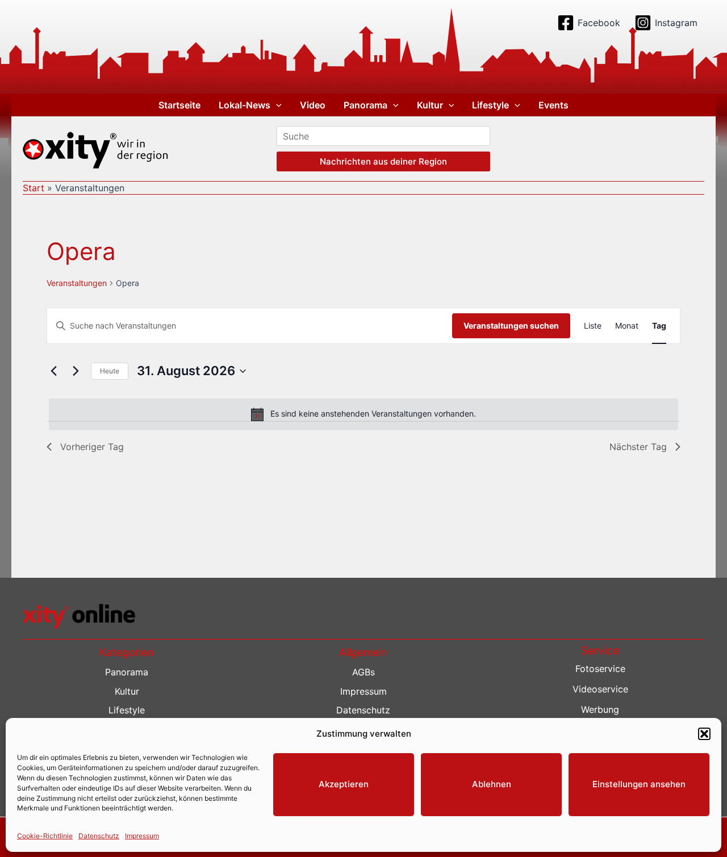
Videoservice (600, 689)
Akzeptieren (344, 784)
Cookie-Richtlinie (45, 835)
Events (553, 105)
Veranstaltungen (77, 283)
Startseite (179, 105)
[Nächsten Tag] (75, 371)
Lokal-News (244, 105)
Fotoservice (600, 668)
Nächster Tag (638, 446)
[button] (704, 734)
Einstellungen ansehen (639, 784)
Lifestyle (490, 105)
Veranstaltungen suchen (511, 325)
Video (312, 105)
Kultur (430, 105)
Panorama (365, 105)
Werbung (600, 709)
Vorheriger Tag (92, 446)
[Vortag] (53, 371)
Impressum (142, 835)
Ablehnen (491, 784)
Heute (109, 371)
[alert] (363, 414)
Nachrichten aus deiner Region (383, 161)
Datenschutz (98, 835)
